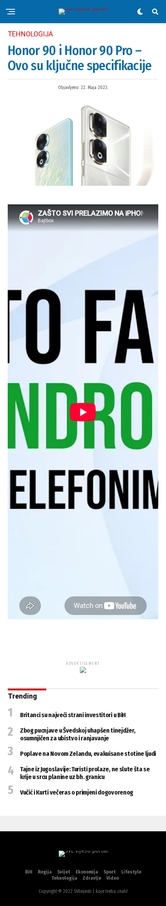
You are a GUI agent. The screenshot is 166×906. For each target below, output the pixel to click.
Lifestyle (131, 872)
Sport (109, 872)
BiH (28, 872)
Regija (45, 872)
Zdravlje (92, 878)
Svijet (63, 872)
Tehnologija (64, 878)
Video (113, 878)
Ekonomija (87, 872)
